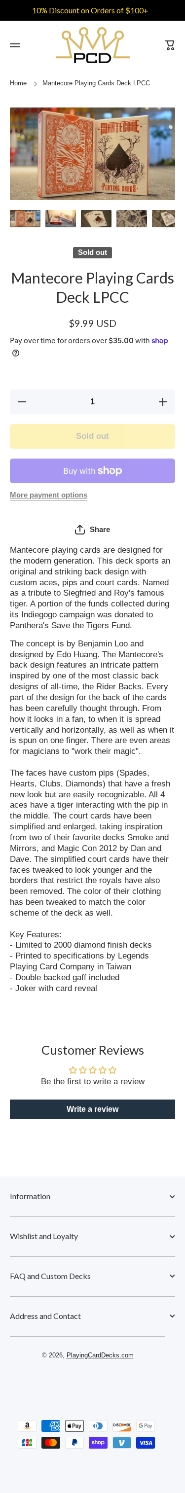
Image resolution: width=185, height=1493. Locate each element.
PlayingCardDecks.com (100, 1355)
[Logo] (93, 45)
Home (18, 83)
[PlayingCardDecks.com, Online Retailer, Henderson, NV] (87, 1383)
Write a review (92, 1109)
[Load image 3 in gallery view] (96, 218)
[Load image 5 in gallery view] (167, 218)
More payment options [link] (48, 495)
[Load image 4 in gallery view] (131, 218)
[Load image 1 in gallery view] (25, 218)
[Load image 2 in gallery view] (60, 218)
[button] (92, 529)
